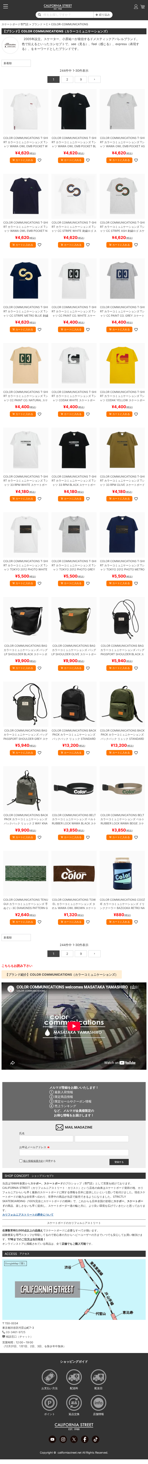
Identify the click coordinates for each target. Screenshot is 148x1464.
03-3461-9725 (15, 1332)
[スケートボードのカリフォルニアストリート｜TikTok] (95, 1442)
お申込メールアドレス (34, 1147)
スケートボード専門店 (15, 24)
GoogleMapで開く (15, 1263)
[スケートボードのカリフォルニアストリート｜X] (74, 1442)
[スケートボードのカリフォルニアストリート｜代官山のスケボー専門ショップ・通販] (58, 9)
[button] (94, 79)
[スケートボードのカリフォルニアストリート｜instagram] (63, 1442)
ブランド (37, 24)
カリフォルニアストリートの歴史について (28, 1214)
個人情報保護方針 (33, 1161)
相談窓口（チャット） (19, 1336)
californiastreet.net (70, 1452)
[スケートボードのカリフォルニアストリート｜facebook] (85, 1442)
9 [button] (81, 79)
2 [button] (67, 79)
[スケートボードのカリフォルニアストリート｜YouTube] (52, 1442)
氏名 (22, 1133)
